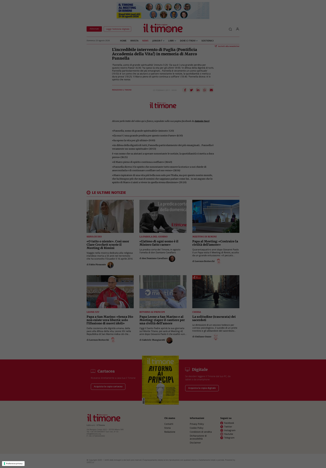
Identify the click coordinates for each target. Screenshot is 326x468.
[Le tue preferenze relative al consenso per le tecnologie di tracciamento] (13, 463)
